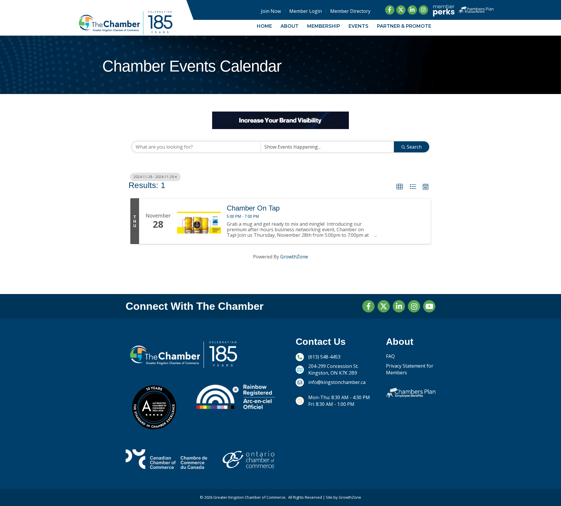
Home (264, 26)
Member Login (305, 11)
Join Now (270, 11)
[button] (400, 187)
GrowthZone (294, 256)
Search (414, 147)
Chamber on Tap (253, 208)
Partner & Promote (404, 26)
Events (358, 26)
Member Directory (350, 11)
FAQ (390, 356)
